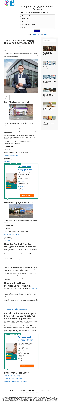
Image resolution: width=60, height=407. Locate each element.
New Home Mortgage (28, 16)
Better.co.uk (35, 34)
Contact (23, 392)
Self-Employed (22, 186)
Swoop (45, 34)
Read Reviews (7, 161)
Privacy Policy (32, 392)
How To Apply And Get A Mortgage (49, 81)
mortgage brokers (21, 46)
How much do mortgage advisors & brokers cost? (17, 308)
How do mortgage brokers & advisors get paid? (17, 309)
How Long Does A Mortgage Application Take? (48, 95)
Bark (5, 331)
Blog (21, 392)
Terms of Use (38, 392)
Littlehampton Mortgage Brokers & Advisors (14, 377)
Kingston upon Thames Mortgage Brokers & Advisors (16, 381)
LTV (22, 188)
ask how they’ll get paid (17, 293)
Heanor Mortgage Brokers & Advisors (12, 375)
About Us (27, 392)
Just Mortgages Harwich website (11, 155)
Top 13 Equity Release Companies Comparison (49, 109)
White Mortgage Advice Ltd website (12, 234)
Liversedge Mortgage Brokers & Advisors (13, 380)
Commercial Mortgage (28, 24)
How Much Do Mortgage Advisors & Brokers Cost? (48, 68)
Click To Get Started (26, 195)
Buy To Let (25, 21)
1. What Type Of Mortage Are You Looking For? (34, 12)
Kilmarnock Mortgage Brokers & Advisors (13, 378)
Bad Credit (21, 185)
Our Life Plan (9, 3)
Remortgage (25, 18)
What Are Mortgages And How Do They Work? (48, 53)
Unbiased (40, 34)
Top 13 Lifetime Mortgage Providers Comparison (48, 123)
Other (24, 27)
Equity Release (22, 189)
